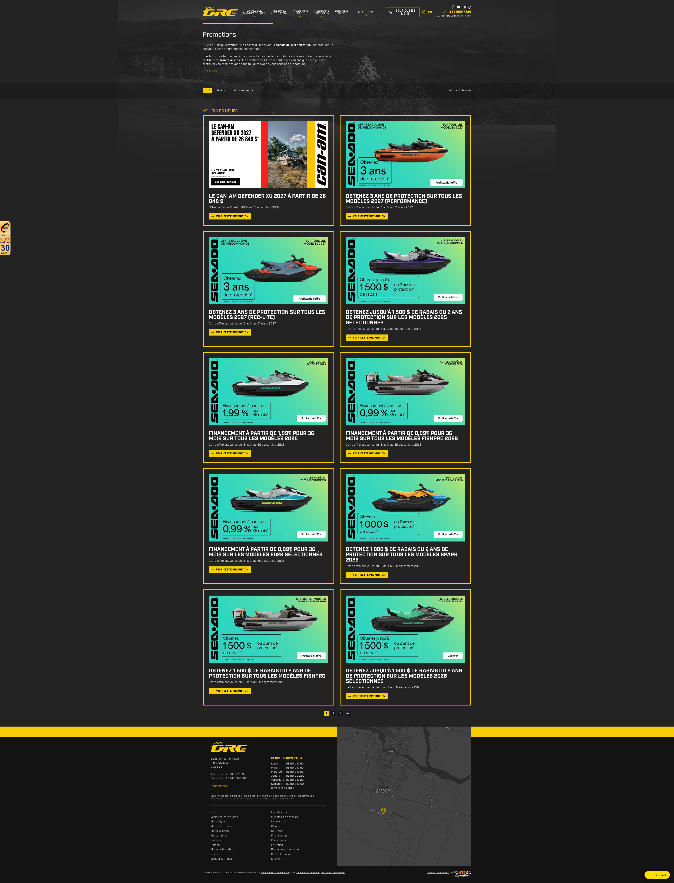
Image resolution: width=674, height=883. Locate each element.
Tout (207, 90)
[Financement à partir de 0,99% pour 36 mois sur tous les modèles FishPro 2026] (405, 392)
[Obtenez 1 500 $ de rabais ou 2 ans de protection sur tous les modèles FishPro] (268, 629)
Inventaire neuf (280, 812)
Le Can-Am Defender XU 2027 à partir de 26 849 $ (267, 199)
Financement (279, 836)
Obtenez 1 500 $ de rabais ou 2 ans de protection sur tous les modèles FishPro (267, 673)
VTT (213, 812)
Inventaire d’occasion (284, 817)
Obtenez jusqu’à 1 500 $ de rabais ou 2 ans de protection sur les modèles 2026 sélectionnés (404, 676)
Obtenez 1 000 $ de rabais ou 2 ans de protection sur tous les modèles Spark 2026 (402, 554)
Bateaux (216, 845)
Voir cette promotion (232, 216)
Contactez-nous (281, 854)
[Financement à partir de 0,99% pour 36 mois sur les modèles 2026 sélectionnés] (268, 507)
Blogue (275, 826)
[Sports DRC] (220, 11)
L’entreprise (278, 821)
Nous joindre (219, 786)
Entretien (277, 845)
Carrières (277, 831)
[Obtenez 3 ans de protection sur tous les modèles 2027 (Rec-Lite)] (268, 270)
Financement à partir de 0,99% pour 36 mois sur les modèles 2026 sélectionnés (266, 552)
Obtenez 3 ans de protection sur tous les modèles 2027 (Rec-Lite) (267, 315)
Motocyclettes (220, 831)
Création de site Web (438, 872)
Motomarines (219, 836)
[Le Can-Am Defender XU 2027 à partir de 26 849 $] (268, 154)
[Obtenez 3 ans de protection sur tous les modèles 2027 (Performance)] (405, 154)
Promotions (278, 840)
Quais (214, 854)
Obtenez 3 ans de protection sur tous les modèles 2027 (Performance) (404, 199)
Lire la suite (210, 71)
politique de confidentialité (275, 872)
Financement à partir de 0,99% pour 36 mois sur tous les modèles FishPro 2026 (402, 436)
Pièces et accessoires (285, 849)
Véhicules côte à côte (224, 817)
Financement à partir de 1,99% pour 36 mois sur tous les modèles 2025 (261, 436)
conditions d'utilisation (308, 872)
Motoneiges (218, 821)
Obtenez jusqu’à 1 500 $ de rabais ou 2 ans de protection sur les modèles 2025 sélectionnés (404, 317)
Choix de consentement (333, 872)
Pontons (216, 840)
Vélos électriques (222, 859)
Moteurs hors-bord (223, 849)
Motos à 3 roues (221, 826)
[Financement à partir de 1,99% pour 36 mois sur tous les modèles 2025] (268, 392)
